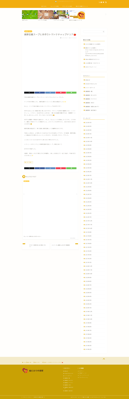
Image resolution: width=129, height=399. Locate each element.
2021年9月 (88, 232)
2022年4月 (88, 206)
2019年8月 (88, 326)
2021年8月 (88, 236)
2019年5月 (88, 338)
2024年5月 (88, 126)
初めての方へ (44, 6)
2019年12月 (88, 311)
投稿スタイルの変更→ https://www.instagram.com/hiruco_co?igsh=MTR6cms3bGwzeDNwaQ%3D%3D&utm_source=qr (94, 51)
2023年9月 (88, 145)
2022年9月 (88, 187)
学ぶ (31, 162)
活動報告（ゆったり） (91, 95)
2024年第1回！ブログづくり (92, 63)
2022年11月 (88, 179)
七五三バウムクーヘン (90, 67)
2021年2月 (88, 258)
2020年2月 (88, 304)
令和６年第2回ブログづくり (92, 59)
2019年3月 (88, 345)
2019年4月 (88, 342)
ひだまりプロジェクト (91, 84)
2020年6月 (88, 289)
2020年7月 (88, 285)
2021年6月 (88, 243)
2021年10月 (88, 228)
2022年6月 (88, 198)
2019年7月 (88, 330)
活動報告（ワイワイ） (91, 99)
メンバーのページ (90, 87)
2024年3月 (88, 130)
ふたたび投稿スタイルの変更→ (93, 44)
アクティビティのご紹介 (67, 6)
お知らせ (87, 80)
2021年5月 (88, 247)
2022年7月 (88, 194)
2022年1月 (88, 217)
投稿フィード (83, 373)
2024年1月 (88, 134)
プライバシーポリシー (27, 397)
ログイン (81, 371)
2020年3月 (88, 300)
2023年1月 (88, 175)
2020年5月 (88, 292)
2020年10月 (88, 274)
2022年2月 (88, 213)
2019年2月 (88, 349)
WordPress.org (83, 377)
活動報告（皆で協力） (91, 110)
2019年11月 (88, 315)
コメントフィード (84, 375)
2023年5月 (88, 160)
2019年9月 (88, 323)
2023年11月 (88, 137)
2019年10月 (88, 319)
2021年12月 (88, 221)
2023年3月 (88, 168)
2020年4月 (88, 296)
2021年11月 (88, 224)
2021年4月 (88, 251)
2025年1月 (88, 122)
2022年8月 (88, 190)
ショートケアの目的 (55, 6)
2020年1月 (88, 308)
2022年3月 (88, 209)
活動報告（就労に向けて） (92, 106)
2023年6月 (88, 156)
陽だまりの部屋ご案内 (38, 397)
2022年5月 (88, 202)
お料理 (27, 162)
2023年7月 (88, 153)
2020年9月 (88, 277)
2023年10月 (88, 141)
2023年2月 (88, 171)
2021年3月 (88, 255)
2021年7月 (88, 240)
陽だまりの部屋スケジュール (82, 6)
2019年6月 (88, 334)
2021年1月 (88, 262)
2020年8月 (88, 281)
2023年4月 (88, 164)
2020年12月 (88, 266)
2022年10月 (88, 183)
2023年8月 (88, 149)
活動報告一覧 (88, 91)
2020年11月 (88, 270)
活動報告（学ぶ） (28, 31)
